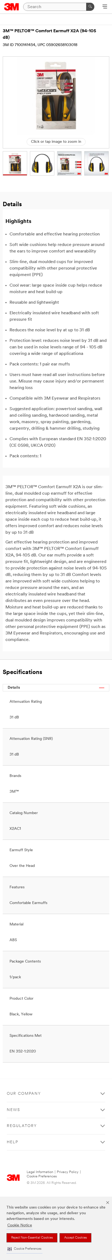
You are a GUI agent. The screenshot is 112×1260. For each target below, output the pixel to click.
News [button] (13, 1110)
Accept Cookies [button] (75, 1237)
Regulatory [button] (22, 1126)
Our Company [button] (24, 1094)
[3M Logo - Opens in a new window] (11, 7)
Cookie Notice (19, 1225)
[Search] (90, 7)
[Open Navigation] (104, 7)
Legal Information (40, 1172)
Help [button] (12, 1142)
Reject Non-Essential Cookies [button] (32, 1237)
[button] (24, 1249)
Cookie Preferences (42, 1176)
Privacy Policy (68, 1172)
